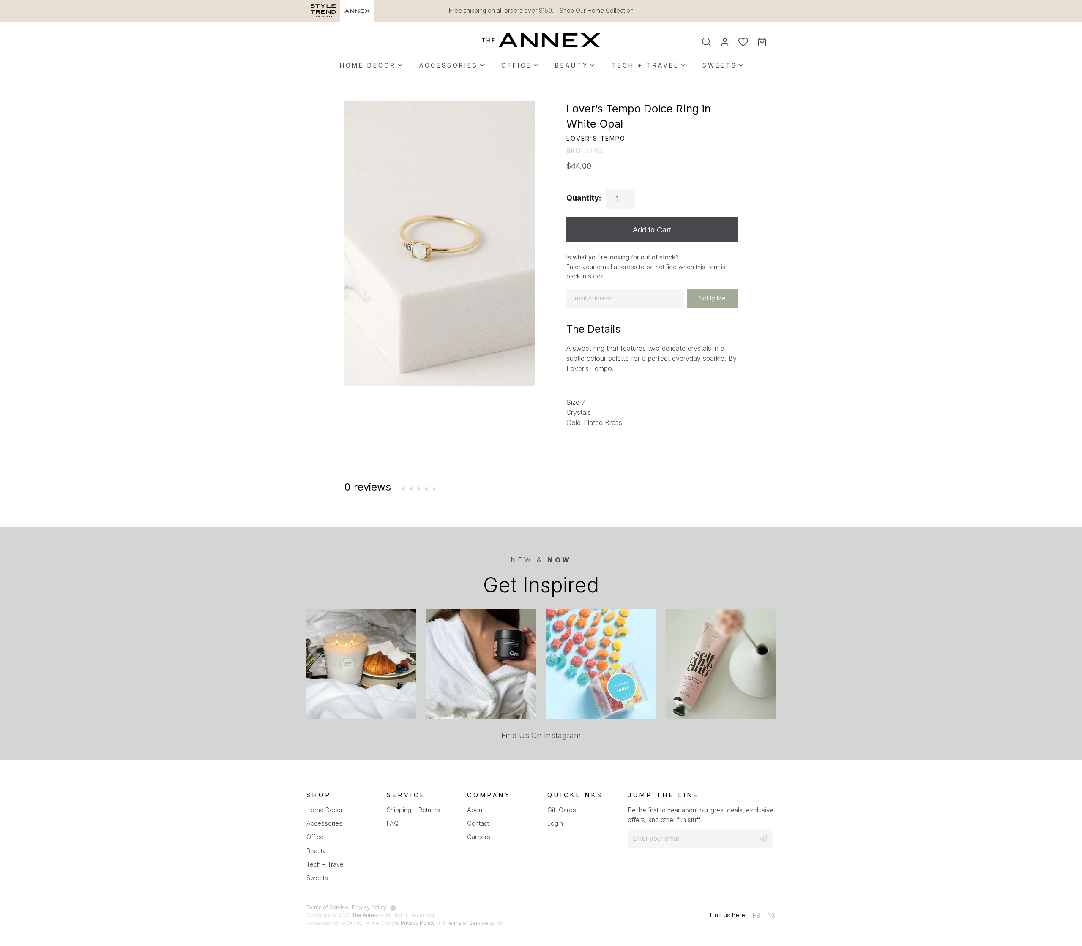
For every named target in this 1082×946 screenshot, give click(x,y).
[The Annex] (541, 40)
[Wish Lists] (743, 42)
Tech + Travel (645, 65)
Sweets (719, 65)
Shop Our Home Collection (597, 10)
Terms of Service (327, 907)
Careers (478, 836)
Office (516, 65)
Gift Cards (561, 809)
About (475, 809)
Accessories (448, 65)
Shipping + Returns (413, 809)
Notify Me (712, 298)
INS (771, 916)
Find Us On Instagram (541, 735)
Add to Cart (652, 229)
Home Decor (368, 65)
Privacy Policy (369, 907)
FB (756, 916)
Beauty (571, 65)
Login (555, 823)
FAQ (393, 823)
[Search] (706, 42)
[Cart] (768, 42)
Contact (478, 823)
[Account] (725, 42)
